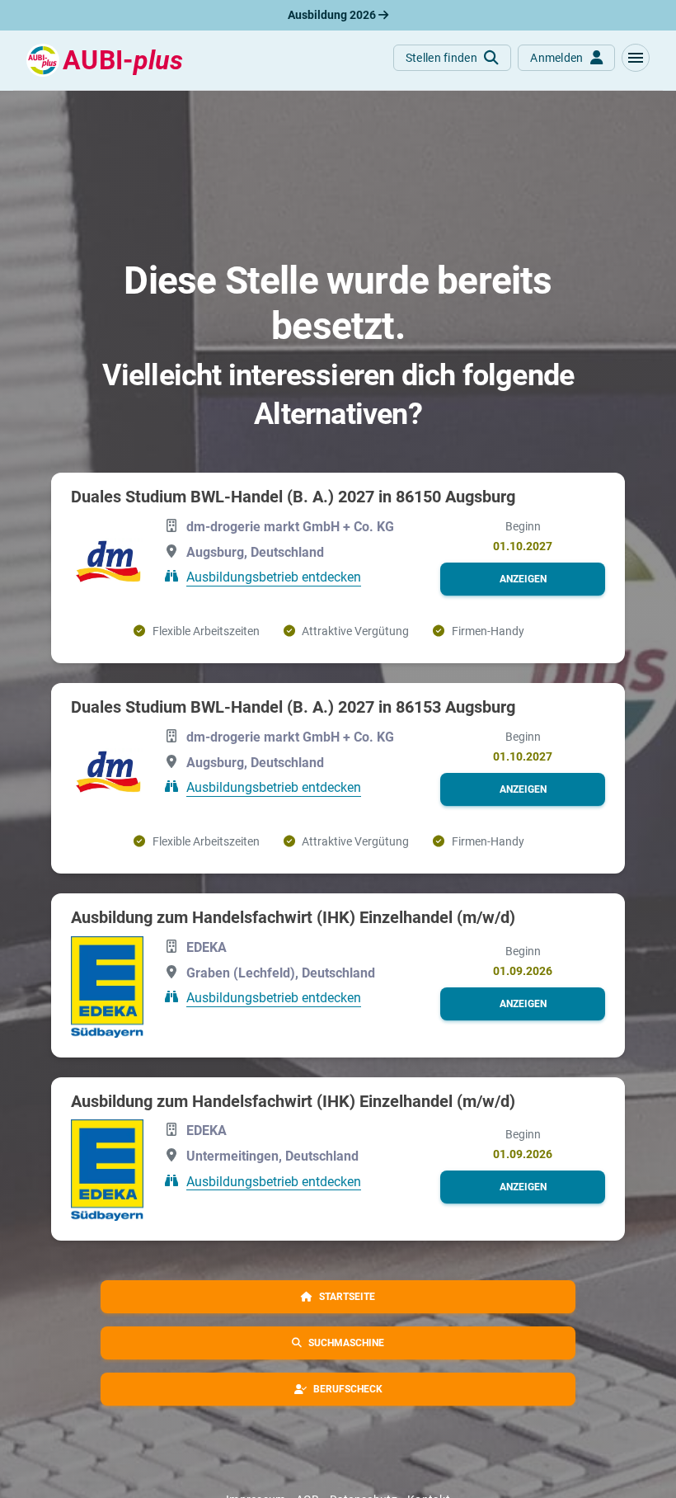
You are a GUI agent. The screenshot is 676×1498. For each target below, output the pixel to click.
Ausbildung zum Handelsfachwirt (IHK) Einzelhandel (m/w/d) (293, 917)
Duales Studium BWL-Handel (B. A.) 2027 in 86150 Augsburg (293, 496)
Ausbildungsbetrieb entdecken (273, 577)
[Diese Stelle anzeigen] (107, 562)
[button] (636, 58)
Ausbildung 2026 (333, 14)
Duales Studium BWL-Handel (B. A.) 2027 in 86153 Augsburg (293, 707)
